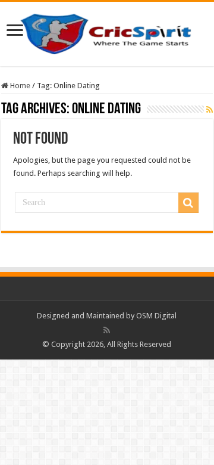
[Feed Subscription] (209, 109)
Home (19, 85)
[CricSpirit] (107, 31)
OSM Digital (156, 315)
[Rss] (106, 330)
